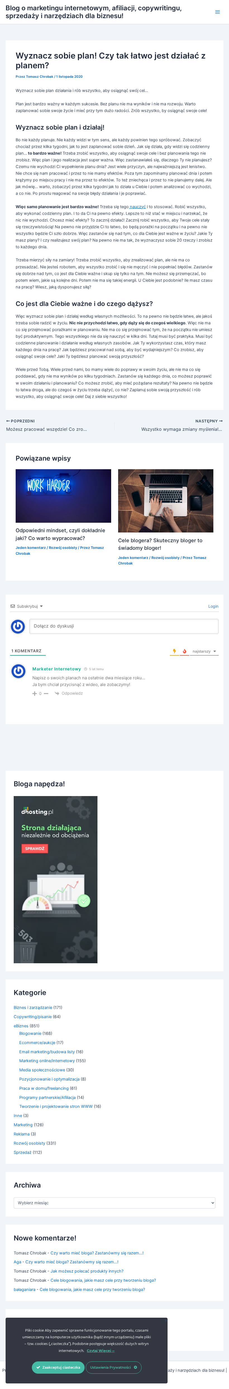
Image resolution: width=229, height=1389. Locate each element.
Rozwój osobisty (63, 548)
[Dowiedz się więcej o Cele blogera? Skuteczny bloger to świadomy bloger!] (165, 500)
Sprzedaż (23, 1152)
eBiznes (21, 1025)
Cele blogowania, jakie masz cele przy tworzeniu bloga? (103, 1280)
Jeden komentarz (31, 548)
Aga (17, 1261)
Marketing (23, 1124)
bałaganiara (24, 1289)
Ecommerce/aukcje (37, 1042)
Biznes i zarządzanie (33, 1007)
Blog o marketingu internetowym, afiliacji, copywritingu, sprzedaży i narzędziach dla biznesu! (94, 12)
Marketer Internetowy (56, 669)
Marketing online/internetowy (47, 1060)
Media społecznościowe (42, 1069)
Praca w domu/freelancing (44, 1088)
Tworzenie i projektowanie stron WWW (56, 1106)
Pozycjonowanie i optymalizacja (49, 1079)
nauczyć (137, 206)
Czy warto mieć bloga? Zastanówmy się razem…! (97, 1253)
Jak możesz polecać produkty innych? (87, 1271)
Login (212, 606)
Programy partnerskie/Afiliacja (47, 1097)
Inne (18, 1115)
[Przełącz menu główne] (217, 12)
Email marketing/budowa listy (47, 1051)
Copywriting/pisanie (33, 1016)
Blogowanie (30, 1033)
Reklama (22, 1134)
